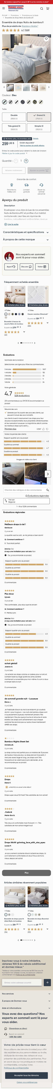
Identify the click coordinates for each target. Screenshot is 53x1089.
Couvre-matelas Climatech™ (38, 314)
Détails (35, 138)
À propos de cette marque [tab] (19, 239)
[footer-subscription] (47, 982)
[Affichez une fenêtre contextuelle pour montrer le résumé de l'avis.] (24, 332)
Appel (9, 267)
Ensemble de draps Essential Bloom (38, 920)
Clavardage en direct (18, 1028)
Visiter (40, 267)
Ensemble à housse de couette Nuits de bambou (13, 323)
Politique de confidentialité (25, 975)
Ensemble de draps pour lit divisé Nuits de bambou (14, 920)
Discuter (24, 267)
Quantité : (7, 161)
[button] (49, 87)
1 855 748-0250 (15, 1037)
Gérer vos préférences (27, 1082)
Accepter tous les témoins (26, 1075)
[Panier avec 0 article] (47, 8)
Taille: (4, 109)
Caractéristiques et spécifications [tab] (23, 232)
